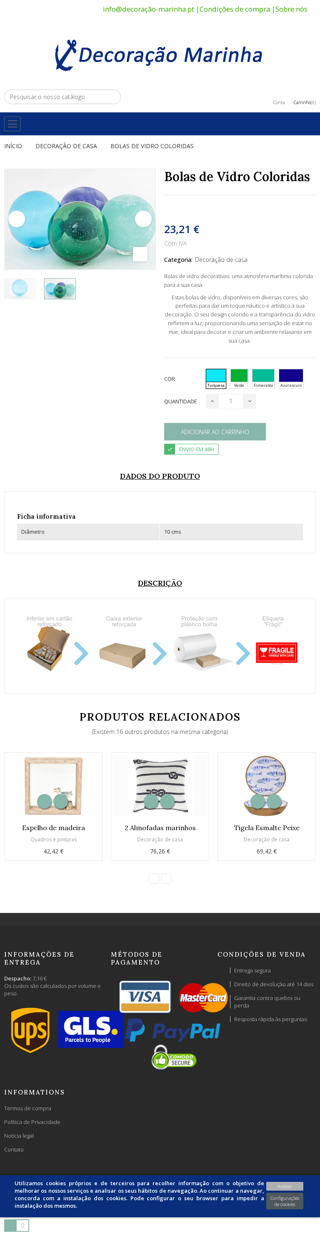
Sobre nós (291, 9)
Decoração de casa (221, 260)
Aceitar (285, 1186)
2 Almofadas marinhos (160, 827)
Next (143, 219)
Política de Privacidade (32, 1122)
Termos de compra (27, 1108)
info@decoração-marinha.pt (148, 9)
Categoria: (178, 260)
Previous (16, 219)
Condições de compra (235, 9)
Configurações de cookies (284, 1201)
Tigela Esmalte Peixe (267, 827)
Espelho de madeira (53, 827)
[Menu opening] (12, 124)
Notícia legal (19, 1135)
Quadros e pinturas (53, 839)
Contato (14, 1149)
